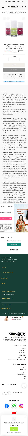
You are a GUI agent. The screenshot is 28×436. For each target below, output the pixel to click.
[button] (24, 386)
